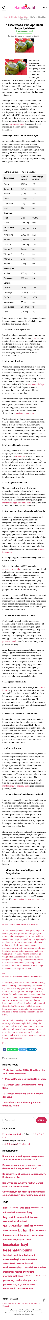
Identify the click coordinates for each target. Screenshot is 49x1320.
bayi (30, 1212)
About (4, 1303)
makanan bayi (11, 1259)
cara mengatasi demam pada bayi (25, 899)
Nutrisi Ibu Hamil (14, 17)
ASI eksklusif (9, 1212)
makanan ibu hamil (24, 1263)
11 (25, 1144)
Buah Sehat (23, 17)
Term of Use (23, 1303)
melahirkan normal (12, 1272)
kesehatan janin (27, 1255)
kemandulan (7, 1239)
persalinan (31, 1284)
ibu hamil (24, 1230)
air (6, 1058)
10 (23, 1144)
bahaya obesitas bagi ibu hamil (16, 968)
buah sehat (34, 1217)
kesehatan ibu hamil (10, 1255)
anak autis (14, 1208)
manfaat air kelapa (36, 384)
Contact (5, 1306)
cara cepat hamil (11, 1221)
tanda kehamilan (25, 1288)
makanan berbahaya (28, 1259)
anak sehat (35, 1208)
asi (41, 1208)
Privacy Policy (34, 1303)
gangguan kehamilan (11, 569)
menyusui (28, 1271)
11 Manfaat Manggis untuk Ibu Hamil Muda (24, 1079)
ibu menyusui (11, 1235)
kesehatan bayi (15, 1244)
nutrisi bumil (28, 1276)
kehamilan (38, 1235)
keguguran (25, 1235)
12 (29, 1144)
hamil (5, 1230)
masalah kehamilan (35, 1267)
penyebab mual (9, 641)
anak (5, 1207)
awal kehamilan (21, 1212)
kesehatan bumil (17, 1250)
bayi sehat (22, 1217)
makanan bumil (9, 1263)
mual (34, 338)
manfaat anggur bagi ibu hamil (16, 786)
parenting (8, 1280)
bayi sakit (9, 1217)
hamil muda (12, 1230)
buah (9, 1058)
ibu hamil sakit (39, 1230)
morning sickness (16, 124)
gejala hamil (38, 1225)
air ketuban (20, 456)
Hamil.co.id (13, 1299)
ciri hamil (23, 1221)
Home (5, 17)
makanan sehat (12, 1267)
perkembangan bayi (26, 1280)
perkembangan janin (25, 413)
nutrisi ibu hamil (40, 1276)
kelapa (14, 1058)
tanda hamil (9, 1288)
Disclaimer (12, 1303)
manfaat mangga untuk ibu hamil (17, 502)
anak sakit (24, 1208)
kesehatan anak (22, 1239)
